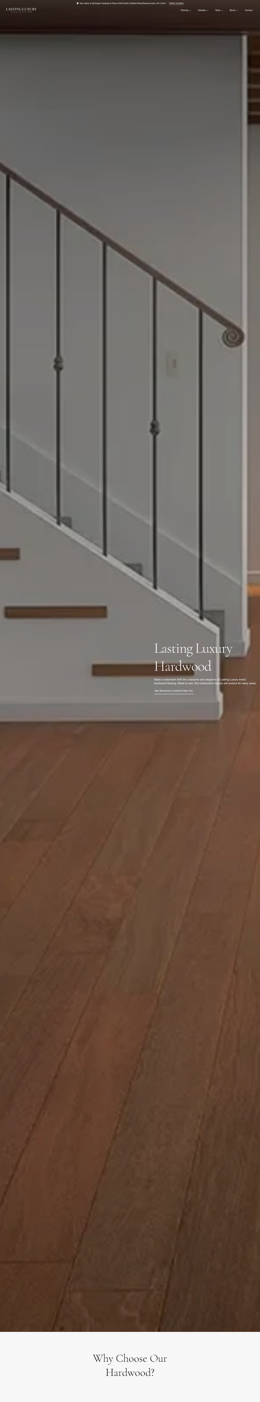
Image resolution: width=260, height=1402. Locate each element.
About (232, 10)
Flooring (184, 10)
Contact (249, 10)
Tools (217, 10)
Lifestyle (202, 10)
